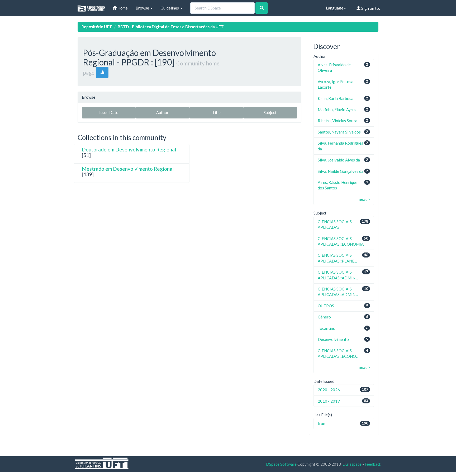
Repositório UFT (97, 26)
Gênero (324, 316)
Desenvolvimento (333, 339)
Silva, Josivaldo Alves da (339, 160)
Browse (143, 8)
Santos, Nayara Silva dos (339, 132)
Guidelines (170, 8)
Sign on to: (370, 8)
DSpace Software (281, 464)
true (321, 423)
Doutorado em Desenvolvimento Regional (129, 149)
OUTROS (326, 305)
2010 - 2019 (329, 401)
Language (334, 8)
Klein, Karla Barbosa (335, 98)
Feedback (373, 464)
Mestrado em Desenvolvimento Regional (128, 169)
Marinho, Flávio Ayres (337, 109)
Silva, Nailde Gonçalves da (340, 171)
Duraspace (352, 464)
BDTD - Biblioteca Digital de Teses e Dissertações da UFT (171, 26)
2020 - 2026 (329, 389)
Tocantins (326, 328)
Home (122, 8)
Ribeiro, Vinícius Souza (337, 120)
